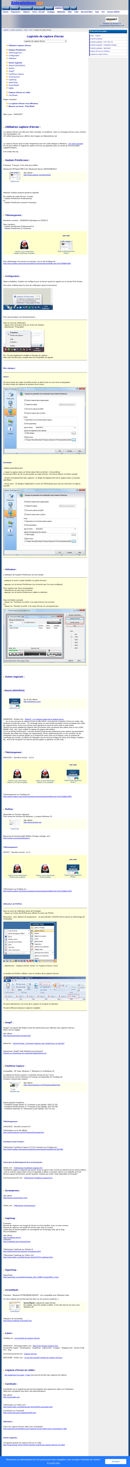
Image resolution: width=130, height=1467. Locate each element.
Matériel (49, 8)
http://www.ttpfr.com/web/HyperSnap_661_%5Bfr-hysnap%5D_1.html (31, 1277)
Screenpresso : (12, 1190)
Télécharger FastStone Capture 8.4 (28, 1168)
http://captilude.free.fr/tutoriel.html (16, 1242)
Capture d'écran (30, 1354)
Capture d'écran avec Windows (100, 51)
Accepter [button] (116, 1462)
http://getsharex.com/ (32, 701)
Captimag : (10, 1218)
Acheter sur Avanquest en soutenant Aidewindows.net (24, 1053)
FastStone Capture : (15, 1066)
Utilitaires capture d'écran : (23, 126)
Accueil (6, 8)
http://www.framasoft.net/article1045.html (19, 1413)
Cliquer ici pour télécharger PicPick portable (45, 876)
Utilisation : (11, 569)
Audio (76, 12)
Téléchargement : (14, 215)
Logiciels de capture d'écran (99, 54)
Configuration (14, 55)
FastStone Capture (16, 74)
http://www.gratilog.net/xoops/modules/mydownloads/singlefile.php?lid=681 (33, 1149)
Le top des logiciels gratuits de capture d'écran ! (43, 1358)
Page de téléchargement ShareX (73, 781)
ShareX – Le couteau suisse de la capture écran (44, 719)
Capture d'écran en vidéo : (20, 1370)
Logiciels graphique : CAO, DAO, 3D (102, 42)
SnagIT (11, 71)
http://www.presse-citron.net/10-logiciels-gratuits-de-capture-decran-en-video (34, 1445)
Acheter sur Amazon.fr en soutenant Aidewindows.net (112, 24)
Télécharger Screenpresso (24, 1205)
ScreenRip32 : (12, 1290)
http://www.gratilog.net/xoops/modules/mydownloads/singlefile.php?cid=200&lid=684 (37, 263)
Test (103, 12)
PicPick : (9, 809)
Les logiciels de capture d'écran (27, 1338)
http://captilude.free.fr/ (12, 1237)
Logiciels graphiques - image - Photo (21, 30)
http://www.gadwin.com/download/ (37, 175)
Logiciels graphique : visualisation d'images (104, 45)
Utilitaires (26, 12)
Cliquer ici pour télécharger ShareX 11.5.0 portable (45, 781)
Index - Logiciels (96, 35)
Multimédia (61, 12)
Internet (5, 12)
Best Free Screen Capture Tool (45, 1346)
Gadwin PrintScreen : (17, 160)
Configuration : (13, 276)
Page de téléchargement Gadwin (66, 252)
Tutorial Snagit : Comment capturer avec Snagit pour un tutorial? (38, 1043)
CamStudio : (11, 1384)
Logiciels (58, 8)
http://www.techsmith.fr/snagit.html (17, 1036)
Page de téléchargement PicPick (73, 876)
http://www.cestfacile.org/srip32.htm (17, 1321)
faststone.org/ (14, 1091)
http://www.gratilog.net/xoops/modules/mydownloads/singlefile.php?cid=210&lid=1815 (37, 891)
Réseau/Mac (38, 8)
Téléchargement (15, 53)
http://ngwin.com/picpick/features (16, 838)
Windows (15, 8)
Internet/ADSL (26, 8)
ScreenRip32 (14, 85)
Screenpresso (14, 77)
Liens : (9, 1333)
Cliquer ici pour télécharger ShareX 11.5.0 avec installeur (17, 781)
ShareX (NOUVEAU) (17, 65)
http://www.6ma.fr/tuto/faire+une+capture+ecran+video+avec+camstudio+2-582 (35, 1429)
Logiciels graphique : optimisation (101, 48)
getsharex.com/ (15, 708)
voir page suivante (75, 144)
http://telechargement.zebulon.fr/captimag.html (22, 1251)
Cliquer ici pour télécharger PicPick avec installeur (17, 876)
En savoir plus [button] (53, 1463)
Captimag (12, 80)
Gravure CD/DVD (113, 12)
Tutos (97, 12)
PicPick (11, 68)
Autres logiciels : (15, 676)
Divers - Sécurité (38, 12)
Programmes (15, 12)
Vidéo (70, 12)
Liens (67, 8)
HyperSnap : (11, 1270)
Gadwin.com (14, 181)
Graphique (51, 12)
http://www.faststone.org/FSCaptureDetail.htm (42, 1085)
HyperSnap (13, 82)
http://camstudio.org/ (11, 1397)
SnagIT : (9, 1022)
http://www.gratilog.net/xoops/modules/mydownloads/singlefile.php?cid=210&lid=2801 (37, 796)
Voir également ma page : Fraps (17, 1375)
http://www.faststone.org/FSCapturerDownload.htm (23, 1132)
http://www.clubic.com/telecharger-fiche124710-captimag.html (28, 1257)
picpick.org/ (15, 829)
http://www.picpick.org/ (33, 822)
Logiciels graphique (96, 38)
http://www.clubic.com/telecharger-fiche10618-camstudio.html (28, 1407)
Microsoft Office (87, 12)
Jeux (73, 8)
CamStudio (13, 95)
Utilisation (12, 58)
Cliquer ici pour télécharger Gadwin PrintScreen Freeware (24, 252)
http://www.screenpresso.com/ (15, 1198)
